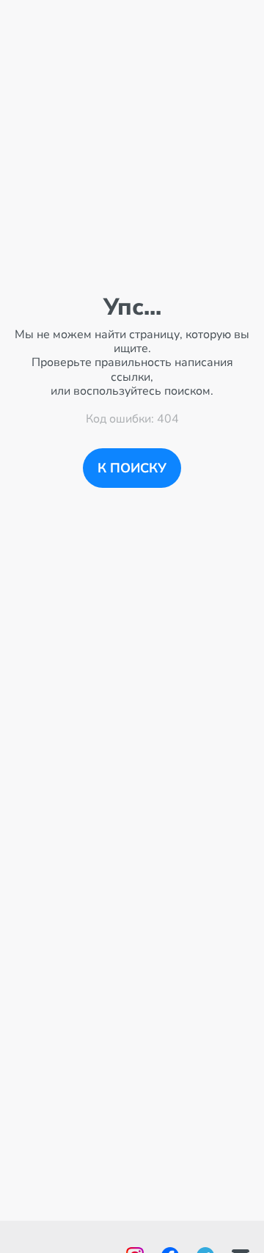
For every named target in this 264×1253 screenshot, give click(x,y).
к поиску (132, 468)
